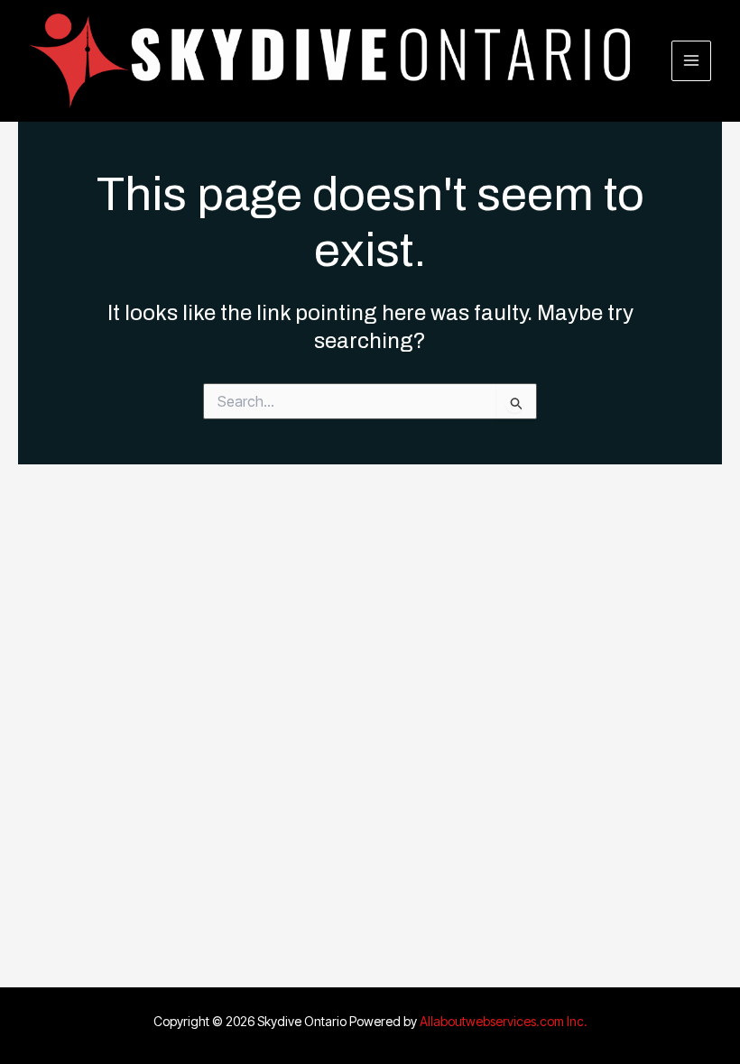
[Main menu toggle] (691, 61)
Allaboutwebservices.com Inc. (503, 1021)
